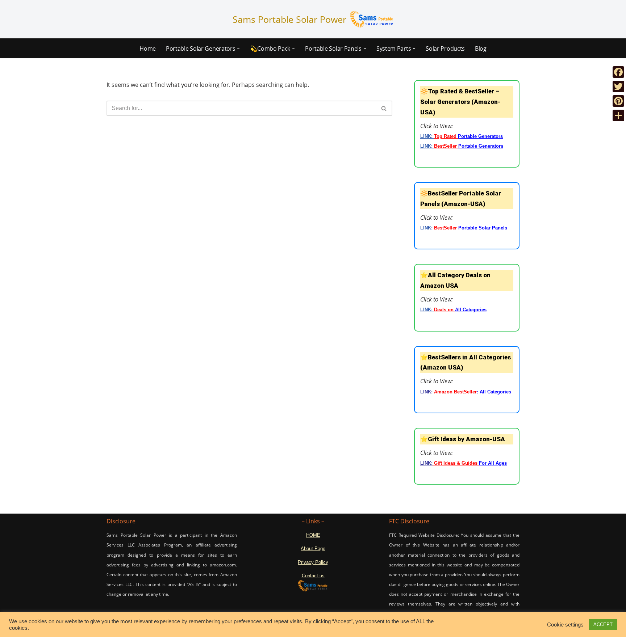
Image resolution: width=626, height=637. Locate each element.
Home (147, 48)
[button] (238, 48)
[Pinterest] (618, 101)
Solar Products (445, 48)
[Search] (384, 108)
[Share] (618, 115)
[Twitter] (618, 86)
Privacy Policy (313, 562)
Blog (481, 48)
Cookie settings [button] (565, 625)
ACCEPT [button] (603, 624)
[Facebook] (618, 72)
